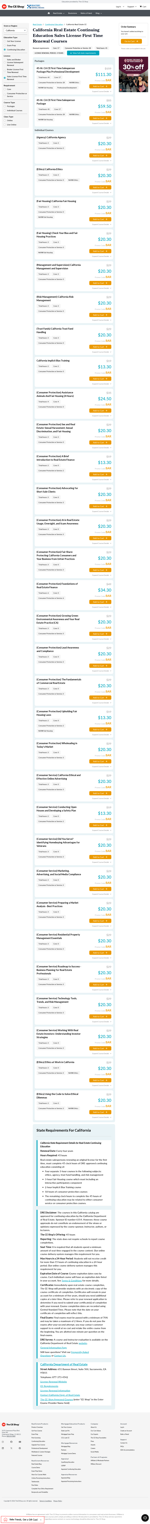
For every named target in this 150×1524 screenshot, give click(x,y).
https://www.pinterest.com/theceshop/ (21, 1449)
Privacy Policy (57, 1501)
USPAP (63, 1466)
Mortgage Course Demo (68, 1453)
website (83, 1343)
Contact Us (60, 1355)
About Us (94, 1427)
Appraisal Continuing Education (71, 1469)
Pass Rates (35, 1485)
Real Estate (57, 13)
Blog (97, 13)
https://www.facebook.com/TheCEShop (12, 1442)
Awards (93, 1445)
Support (131, 6)
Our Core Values (96, 1431)
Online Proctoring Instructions (41, 1478)
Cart (144, 6)
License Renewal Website (53, 1381)
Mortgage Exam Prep (67, 1434)
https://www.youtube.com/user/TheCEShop (21, 1442)
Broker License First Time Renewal (15, 71)
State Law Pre (65, 1431)
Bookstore (72, 13)
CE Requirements (49, 1386)
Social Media (95, 1452)
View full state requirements (84, 53)
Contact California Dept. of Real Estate (60, 1395)
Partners (63, 1450)
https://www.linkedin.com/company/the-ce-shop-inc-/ (4, 1449)
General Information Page (53, 1347)
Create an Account (126, 1431)
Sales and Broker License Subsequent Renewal (15, 62)
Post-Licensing (36, 1438)
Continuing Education (16, 49)
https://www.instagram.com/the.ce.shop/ (4, 1442)
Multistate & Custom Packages (41, 1452)
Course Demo (36, 1468)
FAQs (122, 1446)
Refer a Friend (86, 13)
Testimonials (35, 1482)
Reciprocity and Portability (40, 1492)
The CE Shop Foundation (98, 1438)
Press (92, 1441)
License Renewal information (55, 1390)
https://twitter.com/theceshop (12, 1449)
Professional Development (40, 1448)
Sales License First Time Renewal (16, 78)
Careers (93, 1448)
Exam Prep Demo (37, 1471)
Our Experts (94, 1434)
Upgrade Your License (38, 1445)
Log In (122, 1427)
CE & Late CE (65, 1438)
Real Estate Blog (36, 1464)
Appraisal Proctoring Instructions (71, 1481)
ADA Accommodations (127, 1450)
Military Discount (96, 1464)
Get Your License (14, 41)
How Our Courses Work (39, 1475)
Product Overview (37, 1427)
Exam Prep (11, 45)
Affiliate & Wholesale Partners (100, 1461)
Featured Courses (37, 1455)
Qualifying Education (67, 1462)
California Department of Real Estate (64, 1364)
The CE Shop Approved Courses (56, 1399)
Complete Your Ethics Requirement (42, 1489)
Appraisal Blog (65, 1478)
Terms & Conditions (72, 1280)
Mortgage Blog (65, 1446)
